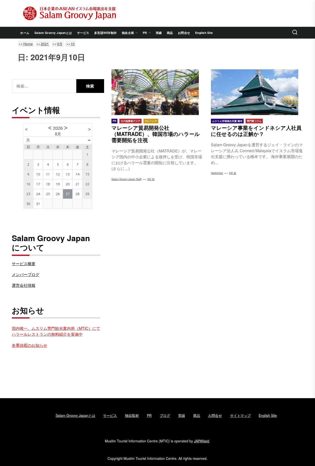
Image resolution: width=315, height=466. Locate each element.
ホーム (25, 32)
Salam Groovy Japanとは (53, 32)
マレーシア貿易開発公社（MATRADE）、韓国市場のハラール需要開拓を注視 (155, 134)
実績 (159, 32)
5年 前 (151, 179)
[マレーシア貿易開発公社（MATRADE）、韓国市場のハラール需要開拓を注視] (157, 92)
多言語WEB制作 (105, 32)
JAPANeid (201, 440)
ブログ (165, 415)
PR (145, 32)
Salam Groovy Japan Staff (126, 179)
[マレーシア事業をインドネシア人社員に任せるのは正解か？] (257, 92)
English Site (204, 32)
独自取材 (132, 415)
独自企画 (128, 32)
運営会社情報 (23, 285)
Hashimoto (217, 173)
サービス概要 (23, 263)
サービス (83, 32)
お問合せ (184, 32)
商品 (170, 32)
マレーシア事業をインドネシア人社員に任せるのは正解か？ (256, 130)
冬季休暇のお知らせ (29, 345)
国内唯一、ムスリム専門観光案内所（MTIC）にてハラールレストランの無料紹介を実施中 (56, 331)
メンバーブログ (25, 274)
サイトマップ (240, 415)
